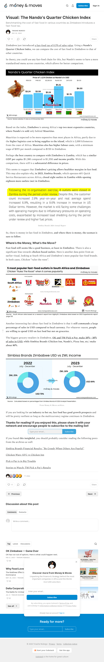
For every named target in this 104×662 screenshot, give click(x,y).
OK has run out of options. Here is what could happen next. (32, 554)
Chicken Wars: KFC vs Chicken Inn (25, 455)
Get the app (64, 650)
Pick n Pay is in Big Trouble (21, 461)
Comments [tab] (11, 512)
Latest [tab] (15, 544)
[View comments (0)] (18, 39)
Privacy (52, 644)
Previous (15, 494)
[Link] (2, 243)
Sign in (96, 5)
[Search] (67, 5)
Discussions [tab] (25, 544)
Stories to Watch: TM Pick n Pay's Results (28, 468)
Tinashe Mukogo (18, 31)
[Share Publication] (72, 5)
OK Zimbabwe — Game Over (22, 551)
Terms (59, 644)
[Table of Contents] (3, 331)
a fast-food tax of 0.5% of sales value (54, 45)
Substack (39, 656)
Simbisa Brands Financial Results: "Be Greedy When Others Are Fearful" (45, 448)
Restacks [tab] (22, 512)
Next (90, 494)
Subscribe (83, 5)
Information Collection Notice (51, 606)
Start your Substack (45, 650)
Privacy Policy (71, 606)
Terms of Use (64, 603)
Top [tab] (8, 544)
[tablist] (17, 512)
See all (11, 606)
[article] (52, 556)
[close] (76, 562)
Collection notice (70, 644)
